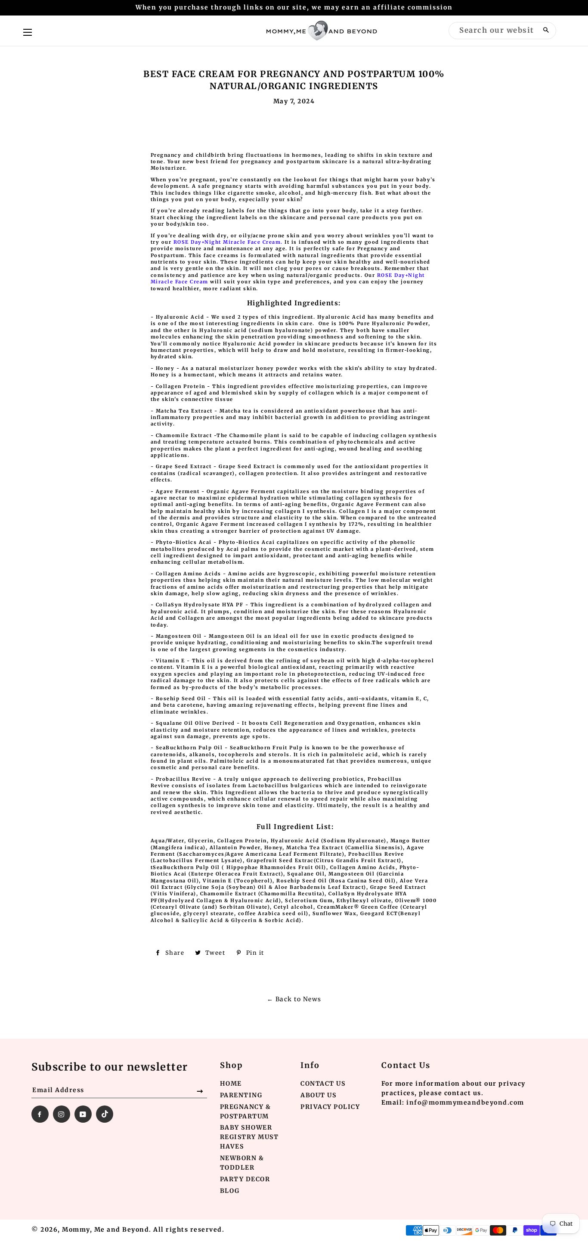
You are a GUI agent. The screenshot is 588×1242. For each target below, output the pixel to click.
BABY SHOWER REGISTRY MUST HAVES (249, 1137)
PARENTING (241, 1095)
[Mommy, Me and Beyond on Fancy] (104, 1114)
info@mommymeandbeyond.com (465, 1102)
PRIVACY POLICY (330, 1107)
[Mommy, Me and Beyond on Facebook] (40, 1114)
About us (318, 1095)
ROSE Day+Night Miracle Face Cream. (228, 242)
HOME (231, 1083)
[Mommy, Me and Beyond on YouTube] (83, 1114)
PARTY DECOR (245, 1179)
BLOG (230, 1191)
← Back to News (294, 999)
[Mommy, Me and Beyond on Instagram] (61, 1114)
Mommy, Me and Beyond (105, 1229)
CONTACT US (322, 1083)
